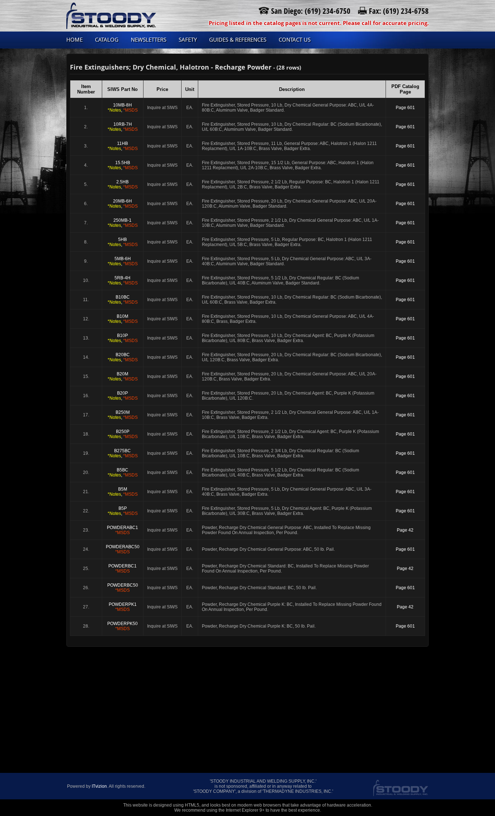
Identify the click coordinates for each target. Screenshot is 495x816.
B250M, (123, 415)
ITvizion (99, 786)
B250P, (123, 434)
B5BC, (123, 472)
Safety (188, 39)
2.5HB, (123, 184)
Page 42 (405, 530)
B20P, (123, 396)
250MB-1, (123, 223)
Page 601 (405, 107)
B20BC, (123, 357)
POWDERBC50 (122, 588)
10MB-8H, (123, 108)
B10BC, (123, 300)
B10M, (123, 319)
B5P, (123, 511)
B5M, (123, 492)
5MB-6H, (123, 261)
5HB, (123, 242)
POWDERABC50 (123, 549)
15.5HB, (123, 165)
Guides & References (237, 39)
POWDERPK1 (123, 607)
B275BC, (123, 453)
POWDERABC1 (122, 530)
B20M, (123, 376)
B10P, (123, 338)
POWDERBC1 (122, 568)
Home (74, 39)
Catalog (106, 39)
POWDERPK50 (122, 626)
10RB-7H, (123, 127)
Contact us (295, 39)
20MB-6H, (123, 204)
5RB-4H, (123, 280)
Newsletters (148, 39)
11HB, (123, 146)
